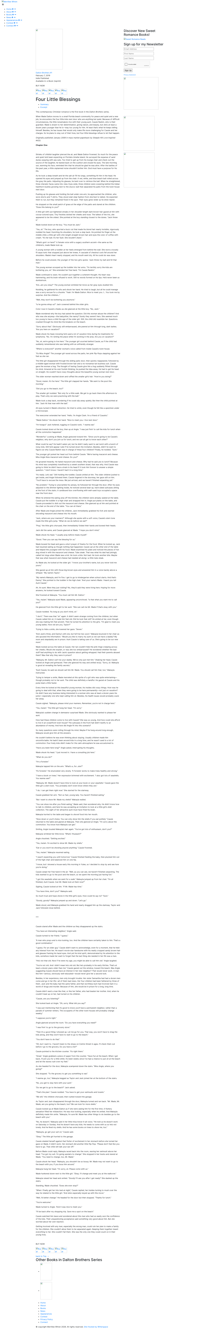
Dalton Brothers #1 (44, 73)
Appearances (12, 20)
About (9, 12)
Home (9, 9)
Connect (10, 26)
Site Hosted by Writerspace (96, 1327)
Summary (44, 104)
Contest (9, 23)
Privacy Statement (130, 75)
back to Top (41, 1256)
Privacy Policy (46, 1319)
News (8, 17)
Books (9, 14)
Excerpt (43, 107)
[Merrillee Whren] (9, 1)
